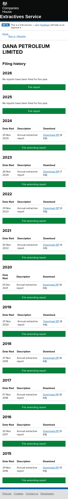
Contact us (32, 493)
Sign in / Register (17, 36)
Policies (6, 493)
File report (34, 87)
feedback (45, 25)
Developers (47, 493)
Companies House (10, 10)
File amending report (34, 147)
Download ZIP (51, 135)
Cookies (18, 493)
